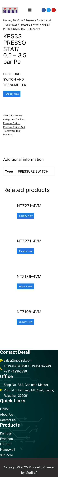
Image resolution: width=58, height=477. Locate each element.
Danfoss (18, 20)
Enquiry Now (12, 93)
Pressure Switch (29, 24)
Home (6, 20)
